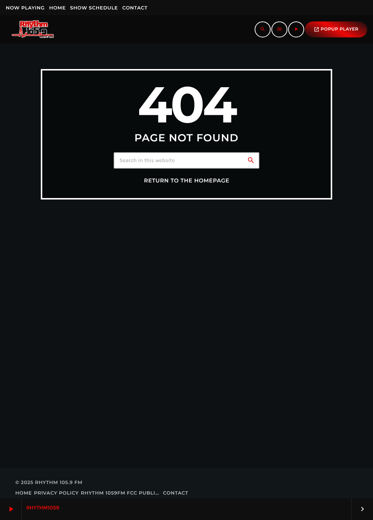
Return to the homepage (186, 180)
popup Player (336, 29)
